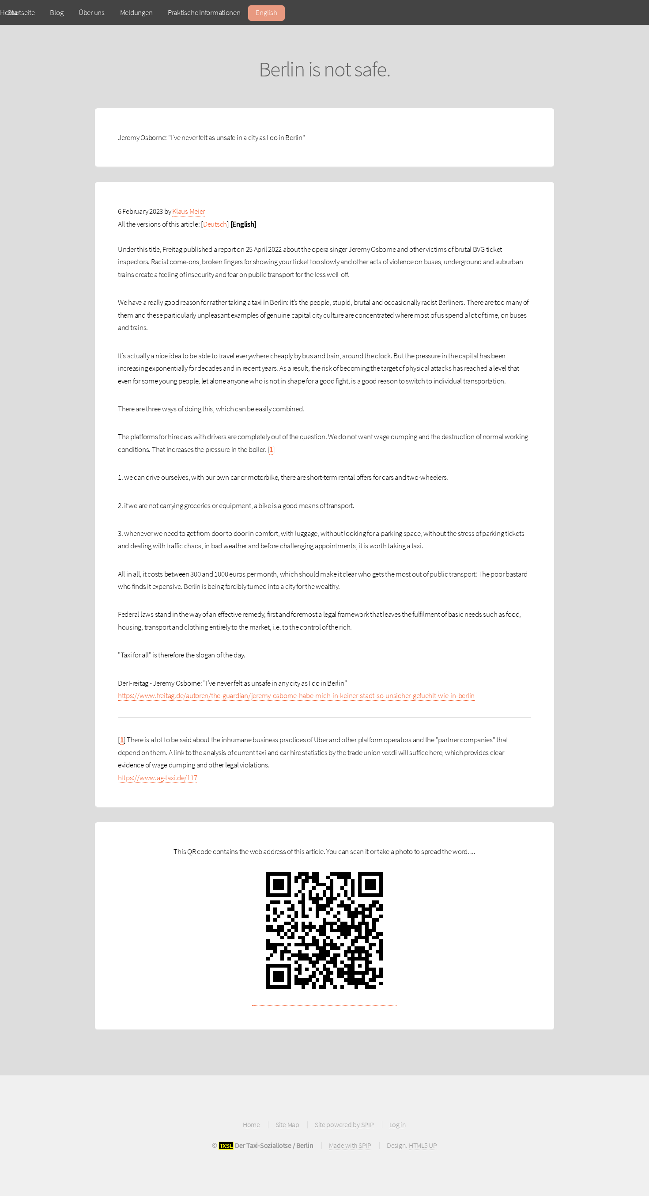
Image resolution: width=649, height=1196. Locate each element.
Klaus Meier (188, 211)
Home (251, 1124)
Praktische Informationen (204, 12)
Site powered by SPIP (344, 1124)
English (266, 12)
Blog (56, 12)
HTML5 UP (423, 1145)
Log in (397, 1124)
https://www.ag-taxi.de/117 (157, 777)
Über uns (92, 12)
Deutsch (215, 224)
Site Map (287, 1124)
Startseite (21, 12)
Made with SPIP (350, 1145)
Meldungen (136, 12)
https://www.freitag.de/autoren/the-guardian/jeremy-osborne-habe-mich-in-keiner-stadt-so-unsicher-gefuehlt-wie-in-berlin (296, 695)
